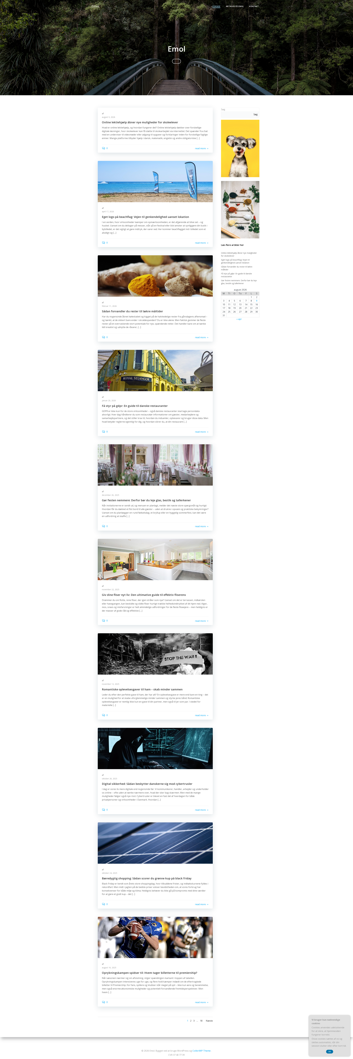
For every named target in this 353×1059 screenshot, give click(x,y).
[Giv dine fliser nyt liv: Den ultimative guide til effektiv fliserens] (155, 559)
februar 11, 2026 (109, 306)
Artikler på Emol (235, 6)
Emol (95, 6)
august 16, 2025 (109, 967)
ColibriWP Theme (201, 1050)
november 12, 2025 (110, 684)
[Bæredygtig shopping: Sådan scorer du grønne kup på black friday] (155, 842)
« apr (239, 319)
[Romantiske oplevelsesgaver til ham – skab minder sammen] (155, 653)
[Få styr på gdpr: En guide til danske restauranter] (155, 370)
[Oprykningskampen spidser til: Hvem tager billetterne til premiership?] (155, 937)
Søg (223, 109)
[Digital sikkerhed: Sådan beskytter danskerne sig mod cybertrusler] (155, 748)
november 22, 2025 (110, 589)
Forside (216, 6)
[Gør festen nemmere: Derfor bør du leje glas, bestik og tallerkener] (155, 464)
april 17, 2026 (108, 211)
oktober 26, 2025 (109, 778)
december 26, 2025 (110, 495)
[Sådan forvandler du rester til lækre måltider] (155, 275)
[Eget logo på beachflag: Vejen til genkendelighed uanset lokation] (155, 181)
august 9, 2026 (108, 117)
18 (201, 1020)
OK (329, 1052)
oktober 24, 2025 (109, 873)
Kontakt (254, 6)
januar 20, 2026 (109, 400)
